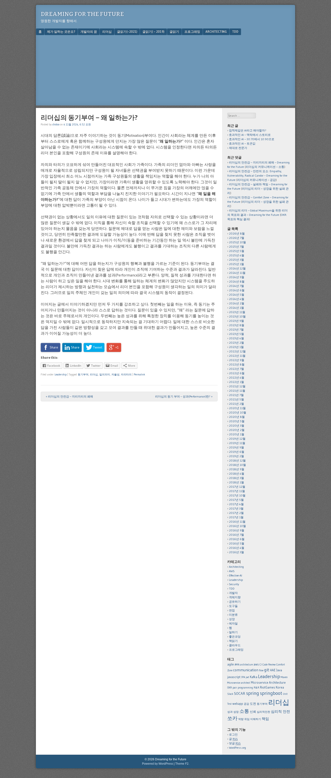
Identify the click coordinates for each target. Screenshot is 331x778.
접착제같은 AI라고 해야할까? (247, 130)
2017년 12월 (237, 486)
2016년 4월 (236, 548)
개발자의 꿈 (88, 31)
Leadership (61, 374)
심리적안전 (263, 711)
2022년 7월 (236, 369)
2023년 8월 (236, 325)
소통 (244, 711)
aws (256, 664)
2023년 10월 (237, 316)
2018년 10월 (237, 465)
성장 (232, 619)
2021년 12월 (237, 386)
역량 (241, 719)
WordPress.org (237, 747)
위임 (247, 719)
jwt (247, 677)
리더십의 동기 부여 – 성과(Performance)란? (184, 396)
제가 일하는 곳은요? (61, 31)
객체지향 (235, 597)
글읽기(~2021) (127, 31)
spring (252, 693)
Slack (230, 694)
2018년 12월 (237, 460)
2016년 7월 (236, 534)
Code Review (269, 664)
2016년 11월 (237, 521)
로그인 (233, 734)
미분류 (233, 614)
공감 (246, 703)
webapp (237, 703)
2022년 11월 (237, 355)
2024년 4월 (236, 299)
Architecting (216, 31)
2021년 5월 (236, 399)
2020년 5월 (236, 421)
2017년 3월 (236, 508)
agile (230, 664)
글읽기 (174, 31)
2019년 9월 (236, 447)
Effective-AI (235, 575)
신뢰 (253, 711)
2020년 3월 (236, 425)
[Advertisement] (165, 71)
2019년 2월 (236, 456)
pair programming (243, 687)
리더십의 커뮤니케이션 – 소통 (265, 167)
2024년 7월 (236, 286)
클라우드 (235, 645)
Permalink (139, 374)
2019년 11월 (237, 443)
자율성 (115, 374)
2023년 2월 (236, 342)
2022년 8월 (236, 364)
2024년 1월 (236, 307)
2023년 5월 (236, 334)
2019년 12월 (237, 438)
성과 (230, 711)
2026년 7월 (236, 238)
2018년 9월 (236, 469)
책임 (265, 718)
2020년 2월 (236, 430)
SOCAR (239, 693)
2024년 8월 (236, 281)
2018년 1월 (236, 482)
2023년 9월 (236, 321)
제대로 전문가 (238, 148)
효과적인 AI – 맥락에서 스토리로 (250, 135)
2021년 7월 (236, 395)
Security (234, 584)
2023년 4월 (236, 338)
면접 (232, 610)
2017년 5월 (236, 500)
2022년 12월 (237, 351)
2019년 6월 (236, 452)
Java (279, 670)
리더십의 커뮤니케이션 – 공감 (256, 180)
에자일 (233, 623)
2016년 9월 (236, 530)
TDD (235, 31)
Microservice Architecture (268, 682)
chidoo (55, 124)
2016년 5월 (236, 543)
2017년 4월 (236, 504)
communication (245, 670)
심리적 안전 (280, 711)
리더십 (107, 31)
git (266, 669)
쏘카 (232, 718)
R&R (256, 687)
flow (261, 670)
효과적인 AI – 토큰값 (242, 143)
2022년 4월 (236, 377)
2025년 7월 (236, 246)
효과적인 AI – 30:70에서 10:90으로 (251, 139)
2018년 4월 (236, 473)
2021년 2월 (236, 403)
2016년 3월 (236, 552)
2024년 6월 (236, 290)
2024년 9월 (236, 277)
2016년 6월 (236, 539)
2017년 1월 (236, 517)
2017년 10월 (237, 495)
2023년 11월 (237, 312)
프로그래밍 (192, 31)
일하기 (233, 632)
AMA (237, 664)
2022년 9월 (236, 360)
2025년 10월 (237, 242)
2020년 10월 (237, 412)
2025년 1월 (236, 264)
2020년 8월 (237, 417)
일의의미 (104, 374)
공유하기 (235, 601)
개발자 (233, 593)
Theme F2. (182, 763)
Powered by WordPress (157, 763)
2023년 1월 (236, 347)
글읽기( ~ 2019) (153, 31)
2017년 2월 (236, 513)
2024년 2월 (236, 303)
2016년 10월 (237, 526)
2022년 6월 (236, 373)
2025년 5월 (236, 251)
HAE (273, 670)
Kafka (253, 677)
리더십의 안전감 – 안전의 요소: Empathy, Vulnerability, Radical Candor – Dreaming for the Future (257, 175)
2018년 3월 (236, 478)
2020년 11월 (237, 408)
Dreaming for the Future (82, 14)
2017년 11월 (237, 491)
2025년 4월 (236, 255)
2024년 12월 (237, 268)
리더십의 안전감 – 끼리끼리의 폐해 (69, 396)
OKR (229, 687)
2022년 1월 (236, 382)
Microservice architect (238, 682)
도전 (253, 703)
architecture (246, 664)
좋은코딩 (235, 636)
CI (261, 664)
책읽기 (233, 641)
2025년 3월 (236, 259)
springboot (271, 693)
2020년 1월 (236, 434)
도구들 (233, 606)
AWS (232, 571)
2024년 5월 (236, 294)
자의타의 (126, 374)
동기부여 (83, 374)
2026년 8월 (237, 233)
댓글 (235, 743)
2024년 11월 (237, 273)
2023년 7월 (236, 329)
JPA (243, 677)
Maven (284, 677)
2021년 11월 (237, 390)
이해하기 (255, 719)
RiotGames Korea (272, 687)
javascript (233, 677)
